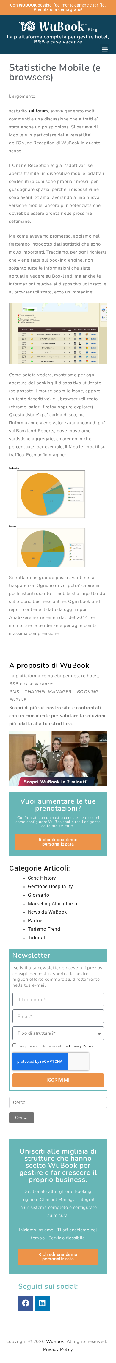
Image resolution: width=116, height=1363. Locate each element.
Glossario (38, 895)
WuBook (55, 1341)
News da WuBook (47, 912)
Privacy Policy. (82, 1046)
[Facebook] (25, 1303)
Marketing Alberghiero (52, 903)
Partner (36, 920)
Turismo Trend (44, 929)
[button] (104, 49)
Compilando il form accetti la (56, 1046)
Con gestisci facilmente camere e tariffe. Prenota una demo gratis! (58, 7)
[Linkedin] (42, 1303)
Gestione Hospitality (50, 886)
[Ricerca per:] (58, 1102)
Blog (92, 30)
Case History (42, 878)
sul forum (38, 111)
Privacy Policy (58, 1349)
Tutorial (36, 938)
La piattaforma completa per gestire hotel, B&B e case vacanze (58, 39)
